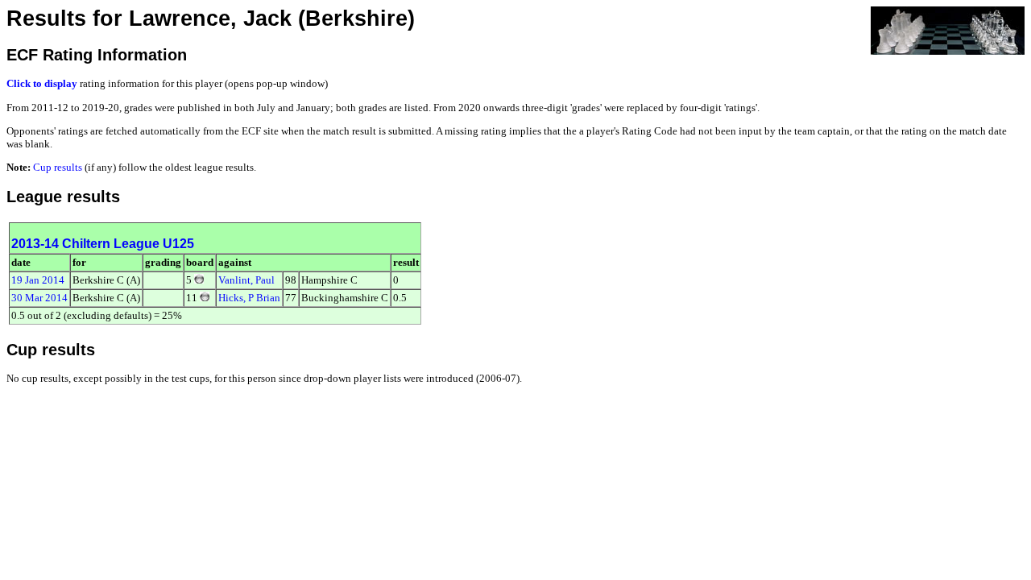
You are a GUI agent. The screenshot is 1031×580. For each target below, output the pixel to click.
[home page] (948, 29)
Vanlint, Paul (246, 280)
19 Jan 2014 (37, 280)
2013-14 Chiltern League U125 (102, 244)
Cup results (57, 167)
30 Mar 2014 (39, 298)
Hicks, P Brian (249, 298)
